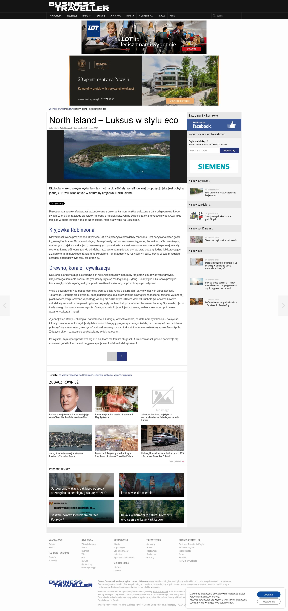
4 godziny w (119, 547)
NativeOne (116, 461)
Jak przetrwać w (121, 550)
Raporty (87, 15)
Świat (51, 547)
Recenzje (72, 15)
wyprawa (127, 375)
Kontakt (182, 557)
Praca (161, 15)
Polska (52, 544)
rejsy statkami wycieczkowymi (140, 597)
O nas (181, 554)
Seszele (98, 375)
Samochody (87, 564)
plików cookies (153, 586)
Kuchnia (85, 550)
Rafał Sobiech (66, 128)
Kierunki (71, 108)
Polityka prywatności (188, 560)
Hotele (149, 547)
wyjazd (117, 375)
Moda (84, 547)
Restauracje (152, 550)
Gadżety (150, 557)
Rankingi (53, 560)
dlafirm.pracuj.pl (89, 567)
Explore (101, 15)
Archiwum (115, 15)
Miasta (130, 15)
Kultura (85, 560)
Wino (84, 554)
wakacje (108, 375)
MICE (172, 15)
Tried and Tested (160, 591)
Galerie (117, 570)
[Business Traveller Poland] (79, 6)
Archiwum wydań (186, 547)
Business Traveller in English (192, 544)
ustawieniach (226, 602)
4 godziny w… (146, 15)
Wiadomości (55, 15)
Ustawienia (269, 601)
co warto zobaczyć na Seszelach (76, 375)
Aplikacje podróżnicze (124, 557)
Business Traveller (57, 108)
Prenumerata (185, 550)
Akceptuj (268, 594)
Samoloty (150, 544)
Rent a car (151, 554)
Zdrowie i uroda (89, 544)
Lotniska (118, 554)
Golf (83, 557)
